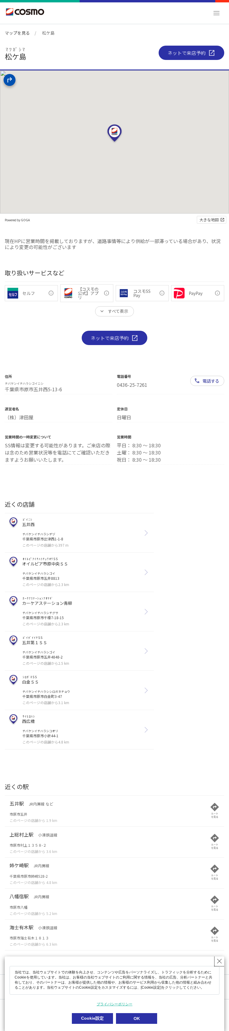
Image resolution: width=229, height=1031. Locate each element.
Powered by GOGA (17, 220)
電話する (210, 381)
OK (137, 1018)
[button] (216, 13)
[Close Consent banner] (219, 961)
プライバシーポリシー (114, 1004)
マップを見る (17, 33)
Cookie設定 (92, 1018)
